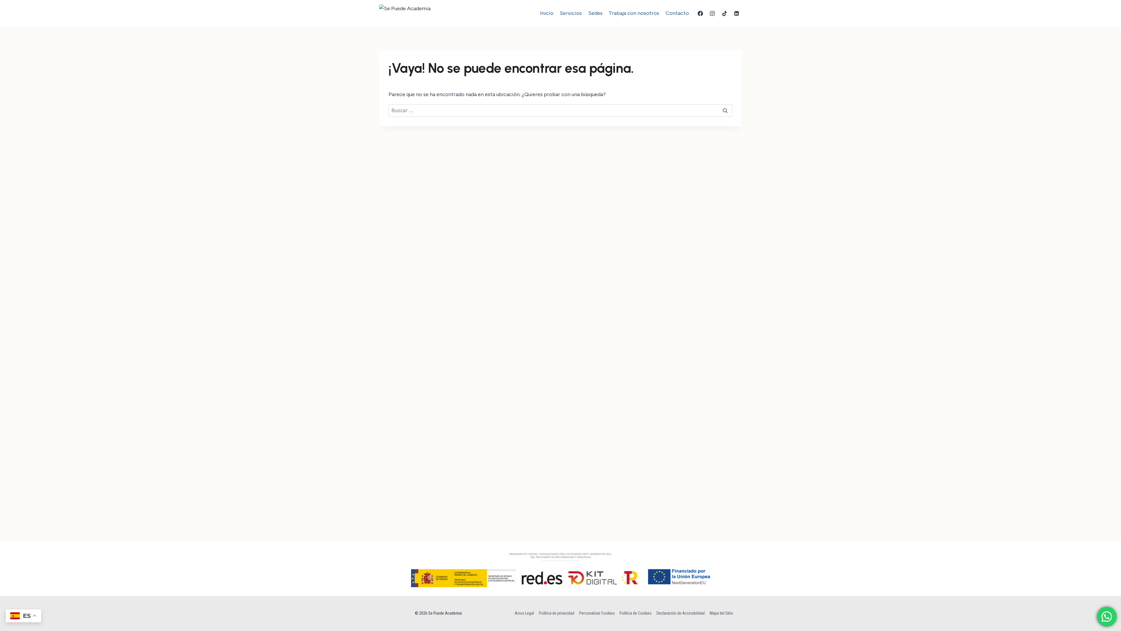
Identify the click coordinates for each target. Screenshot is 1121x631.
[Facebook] (700, 13)
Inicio (546, 13)
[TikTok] (724, 13)
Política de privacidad (556, 613)
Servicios (571, 13)
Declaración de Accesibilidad (681, 613)
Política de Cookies (635, 613)
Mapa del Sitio (721, 613)
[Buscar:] (560, 110)
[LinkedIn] (736, 13)
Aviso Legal (524, 613)
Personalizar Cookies (597, 613)
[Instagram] (712, 13)
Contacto (677, 13)
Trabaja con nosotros (634, 13)
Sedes (595, 13)
